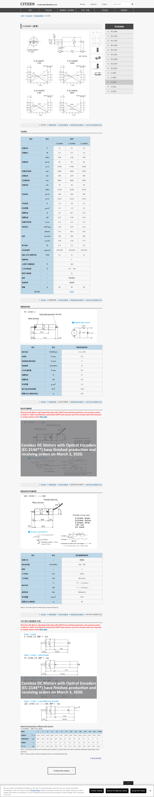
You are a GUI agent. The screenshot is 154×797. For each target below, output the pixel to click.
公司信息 (105, 10)
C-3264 (113, 91)
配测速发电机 (52, 125)
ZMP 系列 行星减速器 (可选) (94, 125)
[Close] (150, 790)
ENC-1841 (43, 417)
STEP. (72, 292)
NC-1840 (114, 31)
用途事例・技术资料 (67, 10)
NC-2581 (114, 68)
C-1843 (113, 73)
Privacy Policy (35, 790)
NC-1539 (114, 45)
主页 (29, 10)
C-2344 (113, 87)
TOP (22, 16)
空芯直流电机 (38, 16)
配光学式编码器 (63, 125)
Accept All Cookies (138, 791)
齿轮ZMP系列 (96, 758)
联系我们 (124, 10)
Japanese (94, 4)
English (104, 4)
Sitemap (82, 4)
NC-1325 (114, 36)
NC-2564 (114, 64)
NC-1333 (114, 41)
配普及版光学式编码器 (77, 125)
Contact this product (62, 771)
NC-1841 (114, 54)
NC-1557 (114, 50)
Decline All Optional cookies (117, 791)
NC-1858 (114, 59)
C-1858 (113, 77)
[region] (77, 791)
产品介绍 (48, 10)
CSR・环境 (85, 10)
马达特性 (43, 300)
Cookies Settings (97, 791)
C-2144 (113, 82)
